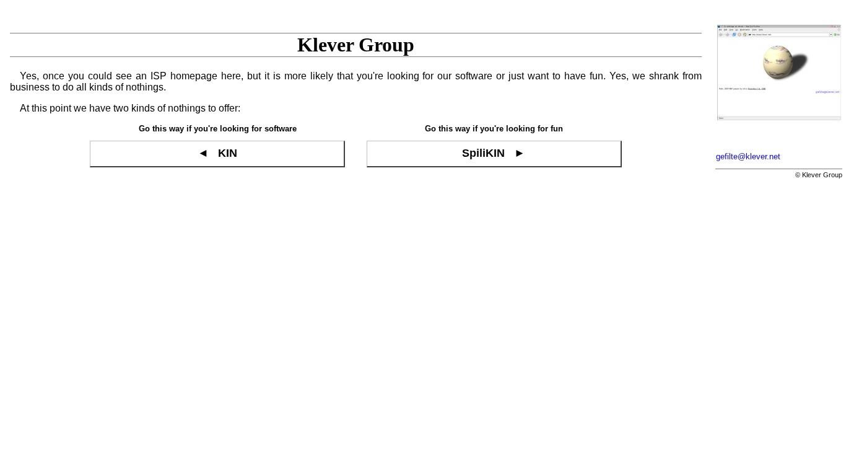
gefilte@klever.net (748, 156)
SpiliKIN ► (493, 153)
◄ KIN (217, 153)
